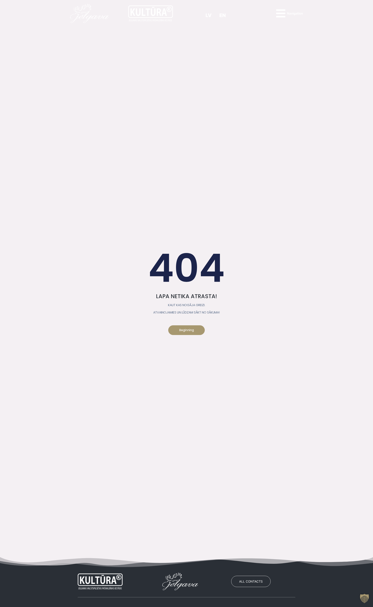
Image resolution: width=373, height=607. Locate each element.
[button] (364, 598)
